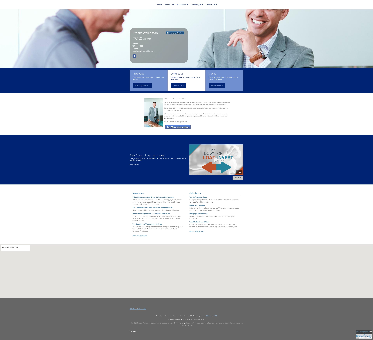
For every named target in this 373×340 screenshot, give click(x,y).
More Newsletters (140, 236)
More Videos (134, 164)
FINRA (208, 316)
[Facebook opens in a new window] (134, 56)
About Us (169, 5)
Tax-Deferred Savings (198, 197)
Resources (181, 5)
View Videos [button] (216, 86)
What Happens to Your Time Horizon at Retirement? (153, 197)
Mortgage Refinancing (198, 214)
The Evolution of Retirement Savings (147, 224)
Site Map (133, 331)
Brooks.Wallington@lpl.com (143, 51)
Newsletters (138, 193)
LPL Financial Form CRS (138, 309)
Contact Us (210, 5)
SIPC (215, 316)
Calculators (195, 193)
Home (159, 5)
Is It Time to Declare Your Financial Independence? (152, 207)
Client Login (196, 5)
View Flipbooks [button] (141, 86)
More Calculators (196, 231)
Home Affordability (197, 205)
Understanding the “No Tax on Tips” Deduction (151, 214)
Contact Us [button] (177, 86)
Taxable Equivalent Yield (199, 222)
